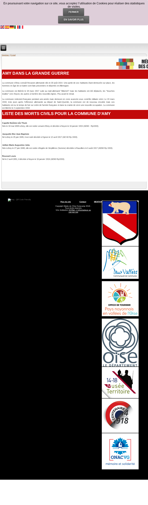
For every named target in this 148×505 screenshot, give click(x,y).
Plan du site (65, 202)
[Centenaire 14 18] (120, 432)
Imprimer (5, 55)
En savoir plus (74, 19)
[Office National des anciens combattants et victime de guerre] (120, 469)
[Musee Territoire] (120, 398)
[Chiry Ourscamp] (120, 245)
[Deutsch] (12, 27)
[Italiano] (16, 27)
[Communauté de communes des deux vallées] (120, 278)
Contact (82, 202)
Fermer (74, 12)
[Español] (7, 27)
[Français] (21, 27)
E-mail (13, 55)
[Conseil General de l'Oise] (120, 366)
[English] (2, 27)
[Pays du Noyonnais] (120, 316)
